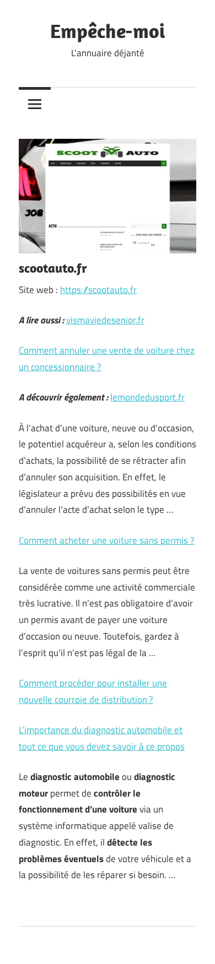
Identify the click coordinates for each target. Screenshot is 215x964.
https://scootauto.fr (98, 290)
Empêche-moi (107, 30)
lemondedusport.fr (147, 397)
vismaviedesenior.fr (105, 320)
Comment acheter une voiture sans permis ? (107, 540)
